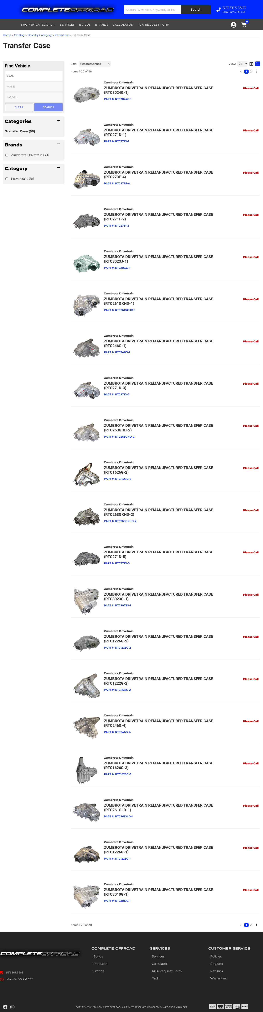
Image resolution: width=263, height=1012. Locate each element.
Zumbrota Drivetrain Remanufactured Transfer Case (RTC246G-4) (158, 723)
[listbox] (34, 76)
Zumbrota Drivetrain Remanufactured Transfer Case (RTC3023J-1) (158, 259)
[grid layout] (251, 64)
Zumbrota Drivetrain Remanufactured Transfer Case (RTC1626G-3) (158, 765)
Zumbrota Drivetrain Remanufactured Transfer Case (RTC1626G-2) (158, 470)
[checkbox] (6, 155)
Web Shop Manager (175, 1007)
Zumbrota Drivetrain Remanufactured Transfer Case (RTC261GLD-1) (158, 807)
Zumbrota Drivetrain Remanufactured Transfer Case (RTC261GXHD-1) (158, 301)
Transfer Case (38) (20, 131)
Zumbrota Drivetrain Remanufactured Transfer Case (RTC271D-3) (158, 385)
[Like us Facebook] (5, 1007)
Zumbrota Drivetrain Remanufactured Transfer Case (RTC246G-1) (158, 343)
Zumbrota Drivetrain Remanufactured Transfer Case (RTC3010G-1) (158, 892)
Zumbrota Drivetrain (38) (30, 155)
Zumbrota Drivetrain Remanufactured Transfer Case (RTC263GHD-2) (158, 427)
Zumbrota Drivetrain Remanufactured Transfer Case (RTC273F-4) (158, 174)
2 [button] (251, 71)
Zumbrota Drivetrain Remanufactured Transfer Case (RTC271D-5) (158, 554)
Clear (19, 107)
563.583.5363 (14, 972)
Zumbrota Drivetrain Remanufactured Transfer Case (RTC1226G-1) (158, 849)
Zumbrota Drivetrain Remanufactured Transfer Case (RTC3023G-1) (158, 596)
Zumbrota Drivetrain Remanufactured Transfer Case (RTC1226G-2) (158, 638)
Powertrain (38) (22, 179)
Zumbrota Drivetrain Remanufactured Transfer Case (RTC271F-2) (158, 216)
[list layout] (257, 64)
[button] (33, 121)
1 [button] (246, 71)
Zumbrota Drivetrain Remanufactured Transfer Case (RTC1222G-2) (158, 681)
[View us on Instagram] (12, 1007)
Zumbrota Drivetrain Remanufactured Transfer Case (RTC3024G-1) (158, 90)
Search (48, 107)
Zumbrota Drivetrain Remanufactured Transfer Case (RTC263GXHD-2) (158, 512)
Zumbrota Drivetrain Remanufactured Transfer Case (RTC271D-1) (158, 132)
